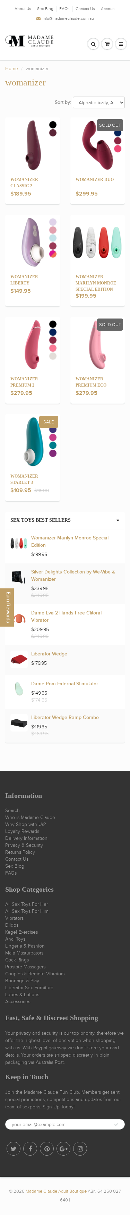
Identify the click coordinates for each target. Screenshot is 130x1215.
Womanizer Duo (95, 179)
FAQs (64, 8)
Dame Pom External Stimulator (64, 683)
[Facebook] (30, 1149)
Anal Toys (15, 939)
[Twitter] (13, 1149)
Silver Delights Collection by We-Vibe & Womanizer (73, 576)
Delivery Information (26, 838)
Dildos (11, 925)
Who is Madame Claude (30, 817)
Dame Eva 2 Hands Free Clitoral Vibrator (66, 617)
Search (12, 810)
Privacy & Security (24, 845)
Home (11, 69)
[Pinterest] (47, 1149)
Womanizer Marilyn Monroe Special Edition (96, 283)
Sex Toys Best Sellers (40, 520)
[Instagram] (80, 1149)
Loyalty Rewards (22, 831)
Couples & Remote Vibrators (34, 974)
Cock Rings (17, 960)
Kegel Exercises (21, 932)
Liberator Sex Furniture (29, 988)
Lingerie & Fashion (25, 946)
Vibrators (14, 918)
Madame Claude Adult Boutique (56, 1191)
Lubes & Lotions (22, 995)
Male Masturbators (24, 953)
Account (108, 8)
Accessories (17, 1002)
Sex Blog (45, 8)
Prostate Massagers (25, 967)
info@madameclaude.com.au (68, 18)
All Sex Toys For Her (26, 904)
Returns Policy (20, 852)
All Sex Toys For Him (27, 911)
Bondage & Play (22, 981)
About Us (23, 8)
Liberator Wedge (49, 654)
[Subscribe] (116, 1124)
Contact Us (85, 8)
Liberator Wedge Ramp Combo (65, 717)
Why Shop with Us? (25, 824)
